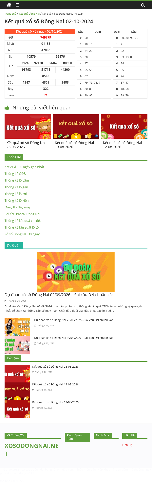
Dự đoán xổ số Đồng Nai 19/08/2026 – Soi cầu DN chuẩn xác (73, 338)
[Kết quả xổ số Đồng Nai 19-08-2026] (76, 117)
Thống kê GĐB (15, 173)
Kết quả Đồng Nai (29, 13)
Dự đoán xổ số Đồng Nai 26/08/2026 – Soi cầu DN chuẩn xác (73, 320)
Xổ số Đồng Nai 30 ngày (22, 234)
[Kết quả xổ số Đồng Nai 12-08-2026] (124, 117)
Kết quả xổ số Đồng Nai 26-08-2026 (26, 144)
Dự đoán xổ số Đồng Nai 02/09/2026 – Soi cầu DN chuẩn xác (59, 294)
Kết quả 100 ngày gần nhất (24, 167)
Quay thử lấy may (17, 207)
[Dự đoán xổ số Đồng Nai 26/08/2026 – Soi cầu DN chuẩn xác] (18, 320)
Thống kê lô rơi (16, 194)
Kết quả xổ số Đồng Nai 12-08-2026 (122, 144)
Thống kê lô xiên (17, 200)
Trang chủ (10, 13)
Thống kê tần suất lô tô (22, 227)
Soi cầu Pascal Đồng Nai (22, 214)
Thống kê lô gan (16, 187)
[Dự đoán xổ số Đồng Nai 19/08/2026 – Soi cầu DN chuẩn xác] (18, 338)
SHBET (16, 469)
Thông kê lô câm (17, 180)
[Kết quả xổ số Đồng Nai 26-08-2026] (28, 117)
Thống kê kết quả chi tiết (23, 220)
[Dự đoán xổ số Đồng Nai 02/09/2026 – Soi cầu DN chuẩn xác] (76, 254)
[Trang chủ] (9, 5)
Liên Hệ (127, 445)
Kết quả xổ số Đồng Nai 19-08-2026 (74, 144)
